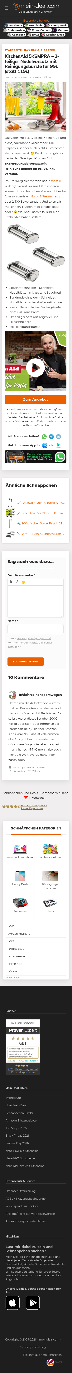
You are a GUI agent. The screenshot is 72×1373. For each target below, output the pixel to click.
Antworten (19, 771)
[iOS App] (44, 445)
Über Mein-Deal (16, 1105)
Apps (11, 941)
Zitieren (36, 771)
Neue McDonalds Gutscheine (25, 1166)
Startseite (13, 50)
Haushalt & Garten (39, 50)
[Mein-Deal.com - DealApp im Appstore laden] (16, 1303)
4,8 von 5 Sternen (41, 196)
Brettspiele (15, 964)
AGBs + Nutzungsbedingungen (26, 1198)
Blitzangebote (16, 956)
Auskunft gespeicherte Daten (25, 1221)
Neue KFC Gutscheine (20, 1158)
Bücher (12, 971)
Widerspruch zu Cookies (22, 1206)
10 (49, 77)
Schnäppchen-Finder (19, 1113)
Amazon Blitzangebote (21, 1120)
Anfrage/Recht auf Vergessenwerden (30, 1214)
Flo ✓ (7, 77)
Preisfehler (58, 1264)
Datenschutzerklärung (21, 1191)
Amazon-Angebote (19, 933)
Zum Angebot (35, 399)
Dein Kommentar (21, 575)
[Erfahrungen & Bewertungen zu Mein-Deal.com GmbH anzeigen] (23, 1046)
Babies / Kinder (16, 949)
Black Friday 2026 (18, 1135)
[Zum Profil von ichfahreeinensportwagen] (12, 694)
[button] (11, 582)
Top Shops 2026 (16, 1128)
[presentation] (11, 582)
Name (12, 621)
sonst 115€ (57, 181)
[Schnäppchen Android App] (58, 445)
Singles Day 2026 (17, 1143)
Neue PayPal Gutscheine (22, 1151)
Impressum (13, 1098)
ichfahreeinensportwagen (40, 694)
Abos (11, 926)
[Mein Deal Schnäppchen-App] (36, 1303)
